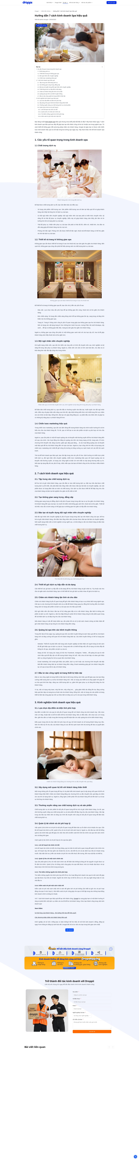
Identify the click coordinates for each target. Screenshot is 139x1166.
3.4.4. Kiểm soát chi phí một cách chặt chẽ (49, 116)
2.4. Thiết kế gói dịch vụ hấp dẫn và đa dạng (49, 89)
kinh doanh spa (50, 122)
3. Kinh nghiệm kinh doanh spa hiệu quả (47, 98)
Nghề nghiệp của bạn (79, 1012)
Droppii (37, 11)
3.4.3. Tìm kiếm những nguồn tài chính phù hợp (51, 114)
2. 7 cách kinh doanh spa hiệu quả (45, 80)
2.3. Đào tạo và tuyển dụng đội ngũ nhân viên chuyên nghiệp (54, 87)
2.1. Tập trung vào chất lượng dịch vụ (47, 82)
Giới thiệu (49, 2)
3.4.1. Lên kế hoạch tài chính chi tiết (47, 109)
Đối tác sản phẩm (86, 2)
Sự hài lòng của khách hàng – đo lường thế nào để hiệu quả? (55, 913)
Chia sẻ (70, 930)
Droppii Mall (58, 2)
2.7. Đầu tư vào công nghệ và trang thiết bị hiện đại (51, 96)
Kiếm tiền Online (45, 11)
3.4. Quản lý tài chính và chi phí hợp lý (47, 107)
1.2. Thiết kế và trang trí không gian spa (48, 73)
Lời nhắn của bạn (78, 1019)
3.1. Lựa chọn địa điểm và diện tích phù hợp (49, 100)
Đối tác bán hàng (74, 2)
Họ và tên (76, 991)
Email (75, 1005)
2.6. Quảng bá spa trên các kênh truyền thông (49, 94)
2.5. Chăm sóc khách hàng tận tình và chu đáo (49, 91)
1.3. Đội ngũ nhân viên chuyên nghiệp (47, 76)
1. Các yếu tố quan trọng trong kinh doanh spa (48, 69)
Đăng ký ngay (111, 2)
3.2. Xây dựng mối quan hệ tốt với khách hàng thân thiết (52, 103)
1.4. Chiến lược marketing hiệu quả (46, 78)
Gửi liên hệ (92, 1031)
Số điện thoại (77, 998)
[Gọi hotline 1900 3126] (135, 1156)
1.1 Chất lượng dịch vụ (43, 71)
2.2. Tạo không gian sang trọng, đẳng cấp (48, 85)
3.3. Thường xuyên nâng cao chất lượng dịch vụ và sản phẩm (53, 105)
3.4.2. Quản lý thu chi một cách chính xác (49, 112)
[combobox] (82, 1016)
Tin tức (64, 2)
